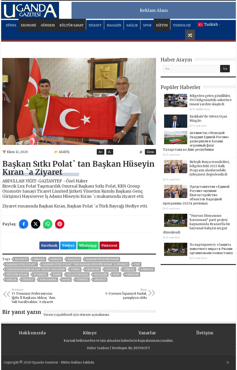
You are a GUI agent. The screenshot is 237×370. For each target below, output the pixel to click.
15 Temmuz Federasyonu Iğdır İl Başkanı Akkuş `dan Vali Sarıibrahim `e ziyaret (33, 296)
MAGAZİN (114, 25)
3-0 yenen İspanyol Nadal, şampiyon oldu (126, 294)
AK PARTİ (21, 259)
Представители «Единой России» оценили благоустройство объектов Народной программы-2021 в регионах (196, 195)
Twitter (68, 245)
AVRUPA (56, 259)
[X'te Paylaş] (35, 224)
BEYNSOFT (142, 348)
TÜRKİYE (82, 279)
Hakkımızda (32, 332)
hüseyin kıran (16, 274)
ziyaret (100, 279)
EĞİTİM (162, 25)
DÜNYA (11, 25)
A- (109, 152)
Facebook (49, 245)
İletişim (204, 332)
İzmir (57, 274)
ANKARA (39, 259)
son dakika (48, 279)
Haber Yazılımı (98, 348)
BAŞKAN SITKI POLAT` (21, 264)
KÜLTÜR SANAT (71, 25)
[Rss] (228, 362)
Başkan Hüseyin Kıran (102, 259)
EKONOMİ (28, 25)
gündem (147, 269)
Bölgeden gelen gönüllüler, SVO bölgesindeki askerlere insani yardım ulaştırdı (211, 100)
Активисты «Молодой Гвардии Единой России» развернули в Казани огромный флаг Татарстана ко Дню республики (196, 141)
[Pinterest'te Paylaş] (59, 224)
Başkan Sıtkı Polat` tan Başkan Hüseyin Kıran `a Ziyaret (85, 264)
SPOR (147, 25)
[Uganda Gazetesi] (30, 9)
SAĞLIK (132, 25)
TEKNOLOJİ (182, 25)
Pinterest (109, 245)
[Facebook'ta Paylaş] (23, 224)
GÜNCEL (129, 269)
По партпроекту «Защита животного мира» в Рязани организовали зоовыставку (211, 249)
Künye (90, 332)
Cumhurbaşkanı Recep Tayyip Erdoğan (35, 269)
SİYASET (95, 25)
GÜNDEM (48, 25)
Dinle (150, 152)
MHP (116, 274)
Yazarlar (147, 332)
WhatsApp (88, 245)
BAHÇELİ (74, 259)
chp (137, 264)
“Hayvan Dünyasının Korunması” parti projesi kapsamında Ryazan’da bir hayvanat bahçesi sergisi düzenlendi (196, 224)
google (111, 269)
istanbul (40, 274)
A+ (101, 152)
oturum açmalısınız (94, 315)
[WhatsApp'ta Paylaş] (47, 224)
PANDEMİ (132, 274)
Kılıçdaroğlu (77, 274)
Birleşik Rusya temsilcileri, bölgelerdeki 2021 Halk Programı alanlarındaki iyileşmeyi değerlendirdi (210, 168)
